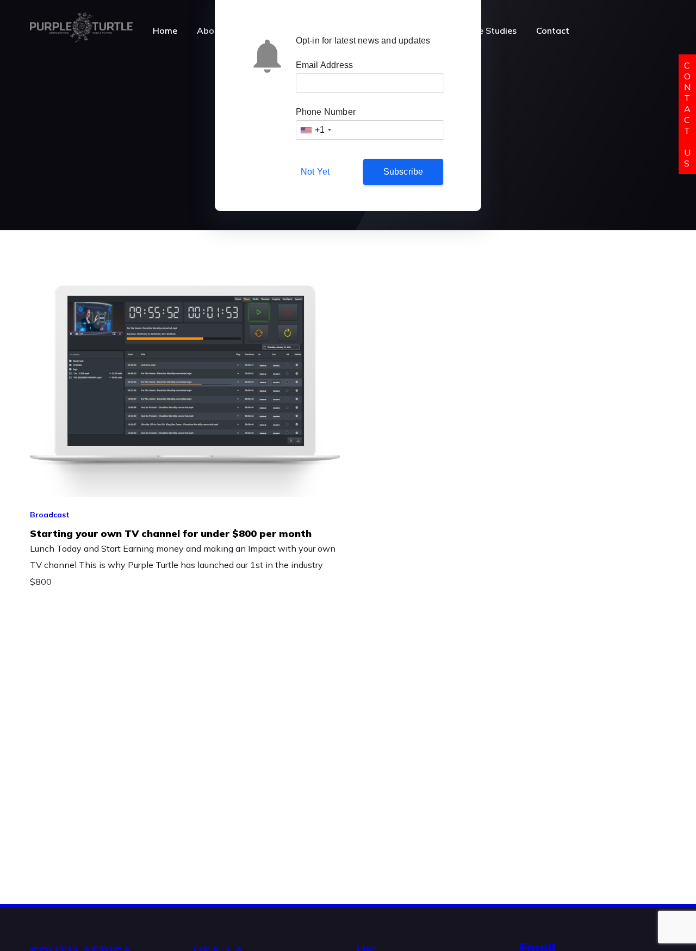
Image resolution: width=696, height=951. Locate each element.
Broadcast (50, 515)
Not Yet (315, 171)
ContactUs (687, 114)
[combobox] (315, 130)
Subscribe (403, 171)
